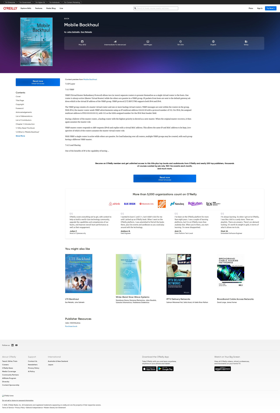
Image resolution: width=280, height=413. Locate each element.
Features (38, 8)
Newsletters (32, 364)
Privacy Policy (33, 368)
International (54, 356)
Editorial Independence (34, 408)
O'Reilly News (7, 368)
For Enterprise (10, 2)
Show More (20, 136)
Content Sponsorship (10, 385)
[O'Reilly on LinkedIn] (12, 345)
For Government (25, 2)
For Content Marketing (72, 2)
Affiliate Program (9, 378)
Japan (50, 364)
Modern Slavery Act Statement (55, 408)
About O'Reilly (9, 356)
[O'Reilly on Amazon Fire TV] (222, 370)
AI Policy (31, 371)
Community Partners (10, 375)
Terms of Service (8, 408)
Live (61, 8)
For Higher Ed (40, 2)
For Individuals (55, 2)
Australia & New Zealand (58, 361)
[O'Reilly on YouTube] (16, 345)
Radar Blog (51, 8)
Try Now (270, 8)
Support (32, 356)
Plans (251, 8)
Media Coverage (9, 371)
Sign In (259, 8)
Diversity (5, 381)
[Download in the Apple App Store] (149, 370)
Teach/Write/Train (9, 361)
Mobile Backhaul (90, 79)
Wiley (246, 45)
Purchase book (71, 326)
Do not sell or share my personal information (17, 400)
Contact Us (32, 361)
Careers (5, 364)
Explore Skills (26, 8)
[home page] (10, 8)
